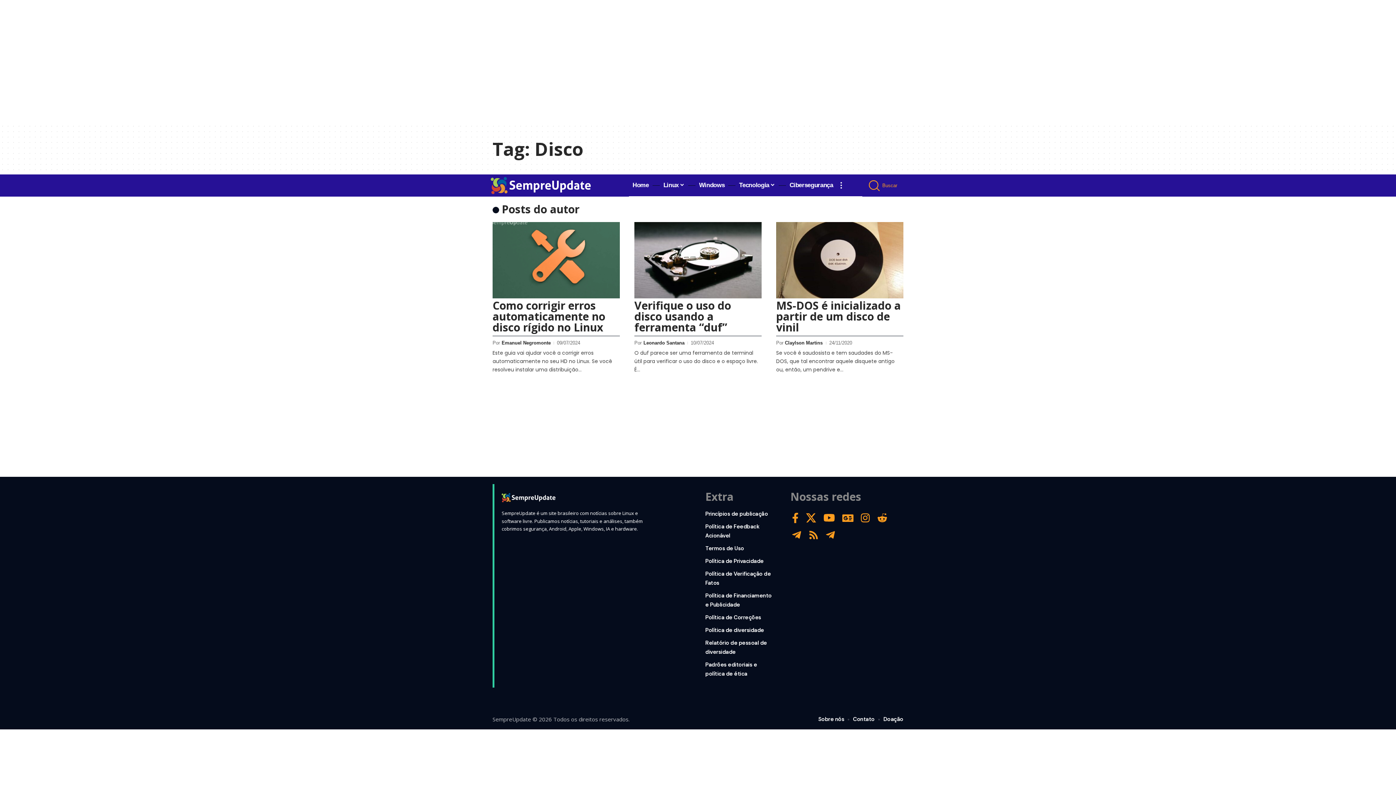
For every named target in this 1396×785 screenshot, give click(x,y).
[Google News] (848, 518)
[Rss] (814, 535)
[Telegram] (796, 535)
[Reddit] (882, 518)
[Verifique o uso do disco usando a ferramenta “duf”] (698, 260)
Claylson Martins (804, 343)
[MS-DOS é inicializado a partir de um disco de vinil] (839, 260)
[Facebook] (795, 518)
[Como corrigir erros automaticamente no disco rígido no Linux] (556, 260)
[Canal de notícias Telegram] (830, 535)
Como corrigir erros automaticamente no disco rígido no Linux (549, 316)
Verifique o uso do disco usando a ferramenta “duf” (682, 316)
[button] (841, 185)
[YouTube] (829, 518)
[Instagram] (865, 518)
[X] (811, 518)
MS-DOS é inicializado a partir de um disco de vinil (838, 316)
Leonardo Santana (664, 343)
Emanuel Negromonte (526, 343)
